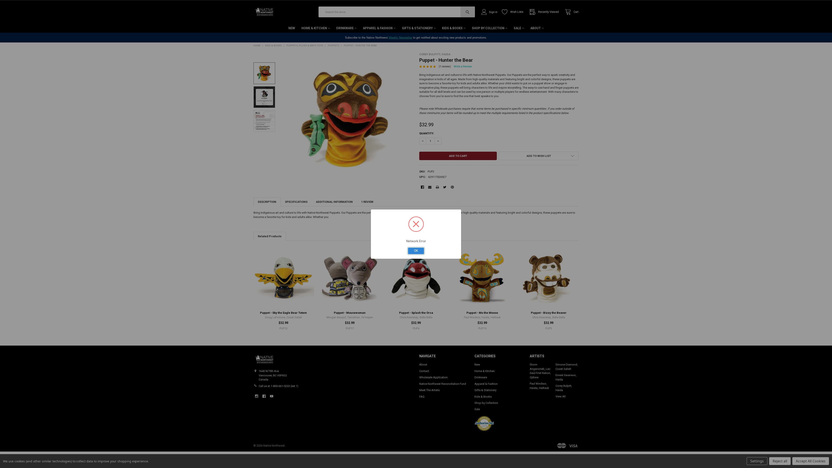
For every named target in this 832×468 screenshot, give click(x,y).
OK (416, 250)
